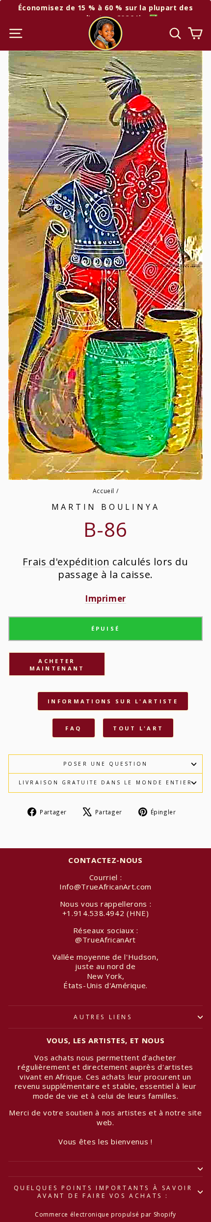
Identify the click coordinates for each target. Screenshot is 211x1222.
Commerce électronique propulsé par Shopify (105, 1214)
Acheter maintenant (57, 664)
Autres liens (103, 1017)
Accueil (104, 491)
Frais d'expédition (66, 561)
